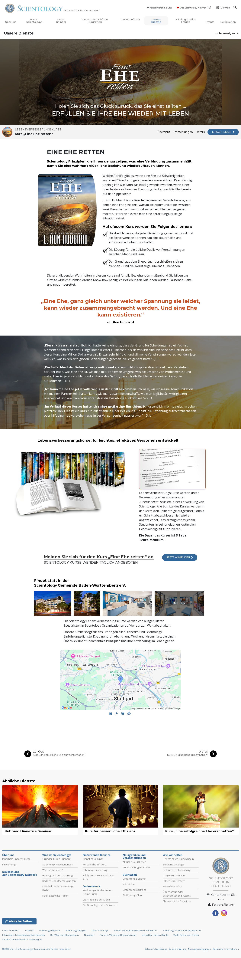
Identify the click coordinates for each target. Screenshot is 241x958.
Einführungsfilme (132, 895)
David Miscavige (100, 930)
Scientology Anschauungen (57, 864)
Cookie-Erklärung (177, 948)
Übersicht (163, 132)
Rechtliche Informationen (226, 948)
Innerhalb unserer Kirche (16, 859)
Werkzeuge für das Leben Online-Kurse (97, 892)
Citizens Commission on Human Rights (22, 939)
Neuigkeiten (228, 22)
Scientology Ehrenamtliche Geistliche (181, 930)
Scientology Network (49, 930)
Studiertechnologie (174, 864)
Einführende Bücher (134, 878)
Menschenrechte (172, 886)
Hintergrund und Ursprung (57, 875)
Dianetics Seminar (93, 859)
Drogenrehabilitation (174, 875)
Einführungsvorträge (134, 889)
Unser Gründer (61, 20)
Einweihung (8, 864)
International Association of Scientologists (23, 935)
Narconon (89, 935)
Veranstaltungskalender (136, 867)
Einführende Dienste (97, 855)
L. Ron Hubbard (10, 930)
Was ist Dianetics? (52, 870)
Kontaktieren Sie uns (160, 7)
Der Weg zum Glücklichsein (178, 859)
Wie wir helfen (172, 855)
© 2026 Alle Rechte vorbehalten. (37, 948)
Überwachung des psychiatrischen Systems (177, 893)
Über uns (10, 22)
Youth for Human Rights (186, 935)
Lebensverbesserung (95, 870)
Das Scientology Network (193, 7)
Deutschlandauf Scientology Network (19, 873)
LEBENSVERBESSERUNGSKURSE (38, 129)
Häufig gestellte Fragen (185, 20)
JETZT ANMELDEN (178, 557)
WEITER (203, 751)
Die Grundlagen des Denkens (99, 905)
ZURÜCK (38, 751)
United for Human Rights (155, 935)
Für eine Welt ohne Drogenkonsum (118, 935)
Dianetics (29, 930)
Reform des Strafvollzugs (177, 870)
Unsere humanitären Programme (95, 20)
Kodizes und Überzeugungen (59, 881)
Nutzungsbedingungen (199, 948)
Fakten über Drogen (174, 881)
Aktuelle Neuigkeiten (134, 862)
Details (200, 132)
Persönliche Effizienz (95, 864)
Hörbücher (129, 884)
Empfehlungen (183, 132)
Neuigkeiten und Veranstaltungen (134, 857)
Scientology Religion (76, 930)
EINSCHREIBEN (222, 131)
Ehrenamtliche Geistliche (177, 901)
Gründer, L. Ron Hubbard (56, 859)
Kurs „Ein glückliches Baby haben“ (187, 754)
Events (210, 22)
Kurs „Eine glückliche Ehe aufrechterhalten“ (59, 754)
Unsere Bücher (131, 19)
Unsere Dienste (156, 20)
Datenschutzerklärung (156, 948)
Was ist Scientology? (34, 20)
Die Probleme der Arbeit (96, 899)
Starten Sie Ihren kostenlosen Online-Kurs (135, 930)
